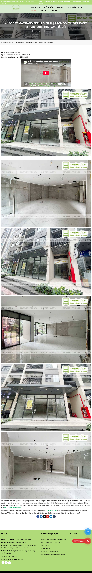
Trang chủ (35, 7)
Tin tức (43, 10)
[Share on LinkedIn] (50, 516)
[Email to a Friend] (44, 516)
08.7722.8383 (52, 511)
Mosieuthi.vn (25, 57)
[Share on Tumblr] (54, 516)
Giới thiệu (48, 7)
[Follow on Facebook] (2, 3)
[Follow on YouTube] (5, 3)
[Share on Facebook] (37, 516)
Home (3, 42)
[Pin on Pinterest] (47, 516)
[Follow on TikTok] (3, 3)
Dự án (33, 10)
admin (47, 31)
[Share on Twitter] (41, 516)
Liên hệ (54, 10)
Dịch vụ (60, 7)
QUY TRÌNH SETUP (75, 7)
